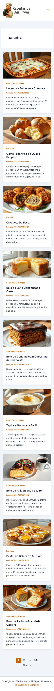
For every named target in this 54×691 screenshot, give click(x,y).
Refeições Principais (15, 83)
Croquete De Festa (18, 222)
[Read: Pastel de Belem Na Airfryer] (27, 532)
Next (27, 665)
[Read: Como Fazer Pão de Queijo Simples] (27, 130)
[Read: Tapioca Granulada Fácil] (27, 402)
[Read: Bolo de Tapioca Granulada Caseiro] (27, 598)
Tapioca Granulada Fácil (21, 425)
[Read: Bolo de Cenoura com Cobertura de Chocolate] (27, 333)
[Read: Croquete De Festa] (27, 199)
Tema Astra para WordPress (27, 685)
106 (36, 660)
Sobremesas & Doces (15, 283)
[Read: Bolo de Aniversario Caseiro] (27, 467)
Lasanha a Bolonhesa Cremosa (25, 88)
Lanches (10, 149)
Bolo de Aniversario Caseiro (24, 490)
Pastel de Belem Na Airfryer (24, 556)
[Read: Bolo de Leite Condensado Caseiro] (27, 264)
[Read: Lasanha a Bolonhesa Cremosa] (27, 65)
